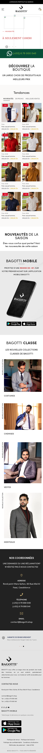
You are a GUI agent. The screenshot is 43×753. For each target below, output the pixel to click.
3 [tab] (23, 646)
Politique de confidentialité (13, 742)
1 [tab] (19, 646)
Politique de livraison (28, 739)
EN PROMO (19, 99)
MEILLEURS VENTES (33, 99)
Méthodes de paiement (17, 745)
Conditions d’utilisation (30, 742)
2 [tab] (21, 646)
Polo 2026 (25, 124)
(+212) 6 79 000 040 (24, 53)
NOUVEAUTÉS (8, 99)
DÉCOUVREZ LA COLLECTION (9, 42)
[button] (40, 9)
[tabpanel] (21, 638)
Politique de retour (13, 739)
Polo (3, 124)
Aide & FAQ (30, 745)
